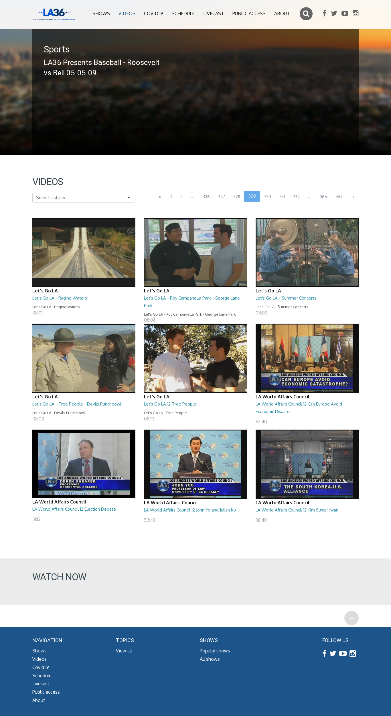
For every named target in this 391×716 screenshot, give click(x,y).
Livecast (213, 13)
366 (323, 196)
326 (206, 196)
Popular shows (215, 651)
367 (339, 196)
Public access (249, 13)
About (282, 13)
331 (282, 196)
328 (237, 196)
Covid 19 (153, 13)
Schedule (183, 13)
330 (267, 196)
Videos (127, 13)
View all (124, 651)
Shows (101, 13)
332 (296, 196)
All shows (210, 659)
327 (221, 196)
